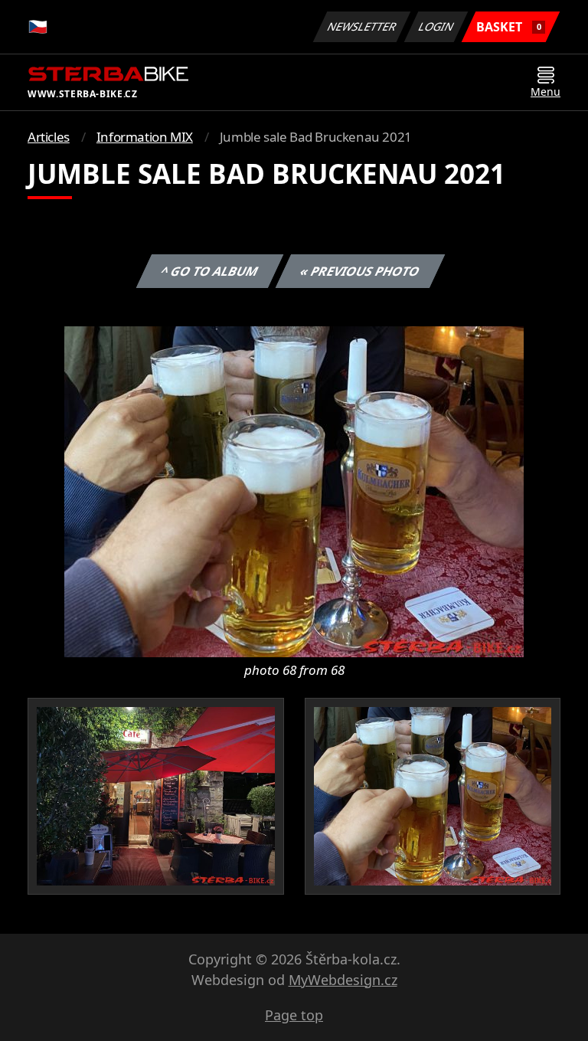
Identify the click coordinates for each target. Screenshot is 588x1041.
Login (436, 26)
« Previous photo (359, 271)
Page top (294, 1015)
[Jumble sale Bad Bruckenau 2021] (294, 490)
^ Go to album (209, 271)
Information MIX (144, 137)
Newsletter (362, 26)
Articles (49, 137)
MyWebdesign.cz (343, 980)
